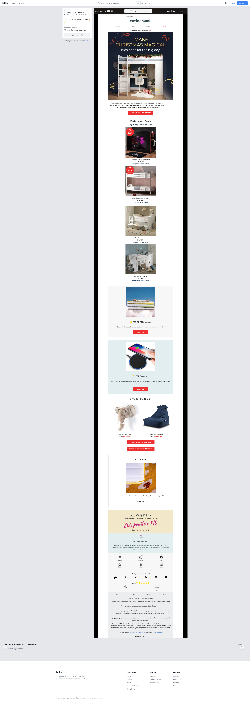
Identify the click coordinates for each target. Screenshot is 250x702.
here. (150, 628)
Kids (161, 560)
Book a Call (177, 680)
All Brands (153, 676)
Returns (148, 594)
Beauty (129, 680)
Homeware (140, 560)
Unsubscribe (138, 636)
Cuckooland (78, 12)
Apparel (129, 676)
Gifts (141, 566)
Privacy (176, 683)
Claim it (86, 41)
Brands (14, 3)
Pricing (21, 3)
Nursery (120, 566)
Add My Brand (155, 683)
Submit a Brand (155, 680)
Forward (144, 636)
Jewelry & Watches (133, 686)
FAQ (117, 594)
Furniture (120, 560)
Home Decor (131, 689)
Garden (148, 26)
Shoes (128, 683)
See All (239, 644)
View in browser (129, 16)
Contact (133, 594)
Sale (161, 566)
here (149, 30)
